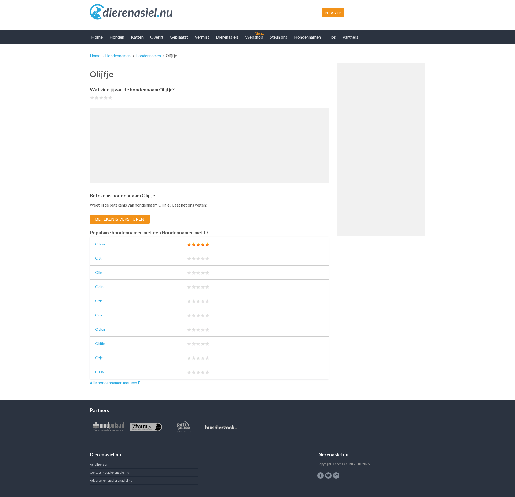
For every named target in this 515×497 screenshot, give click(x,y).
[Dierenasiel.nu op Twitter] (328, 475)
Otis (99, 301)
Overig (156, 36)
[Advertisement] (209, 145)
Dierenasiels (227, 36)
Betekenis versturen (119, 219)
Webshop (254, 36)
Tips (332, 36)
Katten (137, 36)
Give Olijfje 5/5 (110, 97)
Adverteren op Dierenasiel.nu (111, 480)
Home (97, 36)
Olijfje (100, 343)
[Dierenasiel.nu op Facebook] (320, 475)
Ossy (99, 372)
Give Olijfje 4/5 (106, 97)
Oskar (100, 329)
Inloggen (333, 12)
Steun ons (278, 36)
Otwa (100, 244)
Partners (350, 36)
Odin (99, 286)
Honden (116, 36)
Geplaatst (179, 36)
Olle (98, 272)
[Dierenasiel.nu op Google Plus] (336, 475)
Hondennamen (307, 36)
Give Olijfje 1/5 (92, 97)
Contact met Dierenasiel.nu (109, 472)
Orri (98, 315)
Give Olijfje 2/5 (96, 97)
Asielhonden (99, 464)
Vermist (202, 36)
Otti (98, 258)
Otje (99, 357)
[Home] (172, 12)
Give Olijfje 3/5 (101, 97)
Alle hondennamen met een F (115, 382)
